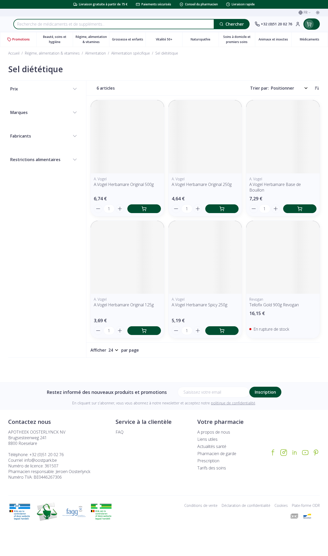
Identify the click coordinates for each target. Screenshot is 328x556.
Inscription (265, 392)
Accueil (13, 53)
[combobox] (113, 24)
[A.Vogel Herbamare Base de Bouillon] (283, 136)
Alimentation (95, 53)
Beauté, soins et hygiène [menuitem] (58, 39)
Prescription (208, 461)
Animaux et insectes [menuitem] (275, 40)
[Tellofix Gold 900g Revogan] (283, 257)
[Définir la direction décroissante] (317, 88)
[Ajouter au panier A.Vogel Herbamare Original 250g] (222, 208)
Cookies (281, 505)
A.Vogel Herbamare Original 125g (124, 305)
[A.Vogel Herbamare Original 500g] (127, 136)
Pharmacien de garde (216, 453)
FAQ (120, 432)
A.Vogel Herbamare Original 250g (202, 184)
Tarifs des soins (211, 468)
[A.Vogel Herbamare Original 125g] (127, 257)
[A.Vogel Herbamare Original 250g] (205, 136)
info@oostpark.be (40, 460)
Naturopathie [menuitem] (205, 40)
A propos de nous (213, 432)
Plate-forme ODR (306, 505)
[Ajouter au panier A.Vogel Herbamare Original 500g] (144, 208)
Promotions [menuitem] (21, 39)
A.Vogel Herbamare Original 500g (124, 184)
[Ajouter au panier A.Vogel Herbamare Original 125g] (144, 330)
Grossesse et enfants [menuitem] (129, 40)
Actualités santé (211, 446)
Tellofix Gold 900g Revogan (274, 305)
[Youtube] (305, 452)
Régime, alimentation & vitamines (52, 53)
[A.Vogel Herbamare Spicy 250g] (205, 257)
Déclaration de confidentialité (246, 505)
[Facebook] (273, 452)
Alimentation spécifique (130, 53)
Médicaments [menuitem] (314, 40)
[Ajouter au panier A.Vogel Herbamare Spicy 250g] (222, 330)
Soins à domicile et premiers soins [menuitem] (239, 39)
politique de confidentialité (233, 403)
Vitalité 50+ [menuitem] (169, 40)
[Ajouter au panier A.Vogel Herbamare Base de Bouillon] (299, 208)
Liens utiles (207, 439)
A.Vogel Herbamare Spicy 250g (199, 305)
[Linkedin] (294, 452)
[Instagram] (284, 452)
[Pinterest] (316, 452)
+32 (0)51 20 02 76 (46, 454)
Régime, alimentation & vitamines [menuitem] (92, 39)
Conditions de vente (201, 505)
